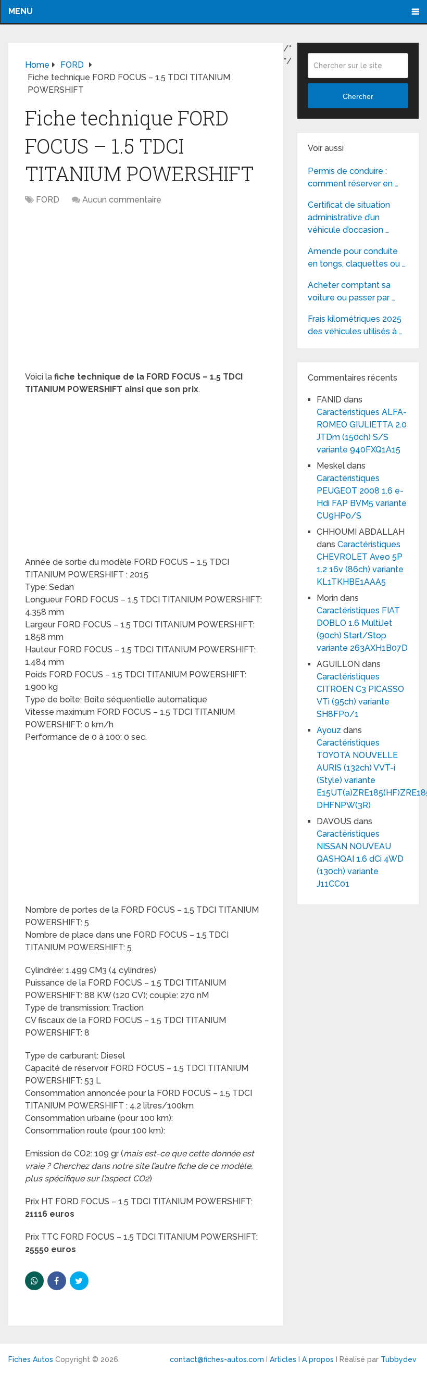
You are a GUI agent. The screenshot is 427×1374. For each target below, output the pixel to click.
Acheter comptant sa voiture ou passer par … (351, 291)
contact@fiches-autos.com (217, 1359)
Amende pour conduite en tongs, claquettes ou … (357, 257)
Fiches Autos (30, 1359)
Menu (20, 11)
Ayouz (329, 730)
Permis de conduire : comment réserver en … (353, 177)
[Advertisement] (146, 294)
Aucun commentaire (121, 200)
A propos (318, 1359)
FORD (47, 200)
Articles (283, 1359)
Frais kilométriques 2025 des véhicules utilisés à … (355, 325)
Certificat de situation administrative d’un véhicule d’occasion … (349, 217)
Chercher (358, 96)
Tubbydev (399, 1359)
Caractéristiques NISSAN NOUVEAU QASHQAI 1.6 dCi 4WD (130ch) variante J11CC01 (360, 859)
